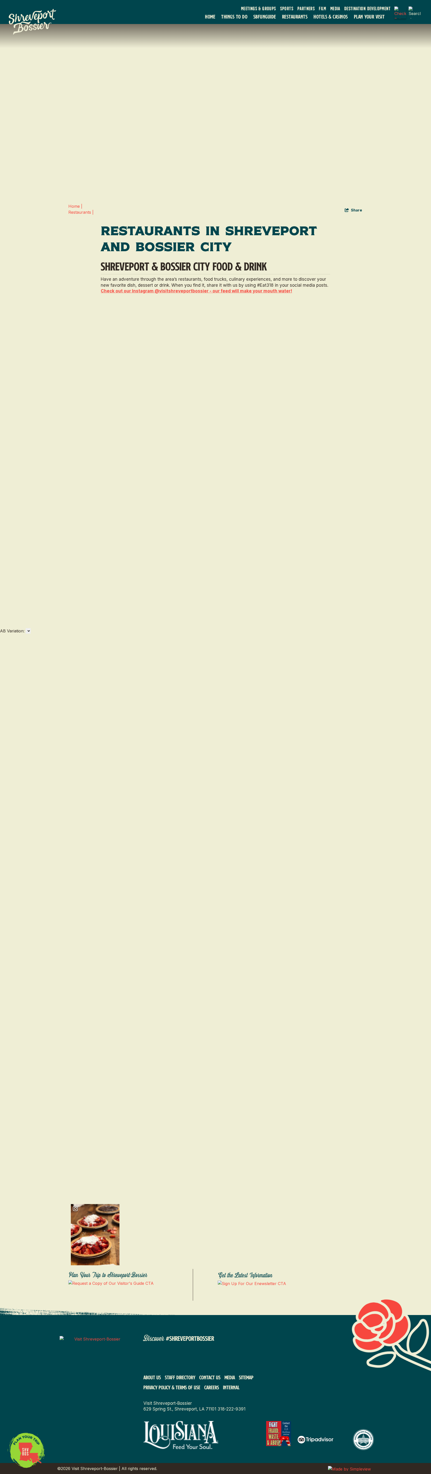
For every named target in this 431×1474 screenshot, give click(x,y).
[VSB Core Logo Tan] (37, 21)
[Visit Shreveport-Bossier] (95, 1365)
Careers (211, 1387)
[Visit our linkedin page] (214, 1357)
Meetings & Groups (258, 8)
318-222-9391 (231, 1409)
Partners (306, 8)
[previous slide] (7, 182)
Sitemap (246, 1377)
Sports (286, 8)
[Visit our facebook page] (150, 1357)
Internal (231, 1387)
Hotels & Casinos (331, 16)
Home (210, 16)
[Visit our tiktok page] (182, 1357)
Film (322, 8)
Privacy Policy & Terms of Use (171, 1387)
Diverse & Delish (11, 587)
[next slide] (7, 196)
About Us (152, 1377)
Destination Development (367, 8)
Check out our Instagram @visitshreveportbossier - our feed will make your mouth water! (196, 290)
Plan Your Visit (369, 16)
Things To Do (234, 16)
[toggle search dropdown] (415, 12)
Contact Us (209, 1377)
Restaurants (295, 16)
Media (335, 8)
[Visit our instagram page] (166, 1357)
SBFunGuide (264, 16)
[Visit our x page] (230, 1357)
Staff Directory (180, 1377)
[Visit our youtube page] (198, 1357)
